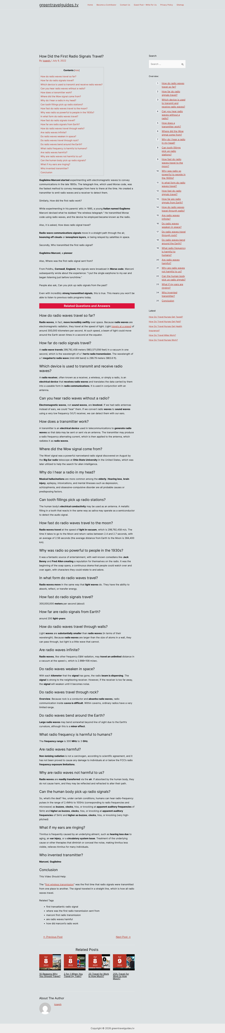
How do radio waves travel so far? (58, 76)
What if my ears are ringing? (55, 164)
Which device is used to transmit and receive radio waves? (72, 84)
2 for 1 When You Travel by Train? (73, 975)
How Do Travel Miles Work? (162, 335)
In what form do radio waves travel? (59, 116)
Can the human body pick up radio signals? (63, 160)
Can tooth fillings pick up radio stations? (62, 104)
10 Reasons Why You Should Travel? (49, 975)
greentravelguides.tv (59, 4)
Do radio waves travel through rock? (60, 140)
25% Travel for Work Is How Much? (121, 976)
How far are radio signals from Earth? (60, 124)
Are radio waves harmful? (54, 152)
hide (77, 70)
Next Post (123, 936)
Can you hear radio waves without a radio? (63, 88)
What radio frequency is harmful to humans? (64, 148)
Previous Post (53, 936)
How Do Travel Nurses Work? (163, 340)
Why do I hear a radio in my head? (58, 100)
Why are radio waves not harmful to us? (61, 156)
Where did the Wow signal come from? (61, 96)
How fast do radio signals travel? (58, 120)
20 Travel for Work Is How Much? (98, 975)
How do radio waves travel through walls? (62, 128)
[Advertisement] (112, 27)
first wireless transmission (59, 884)
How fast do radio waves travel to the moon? (64, 108)
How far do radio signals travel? (57, 80)
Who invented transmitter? (55, 168)
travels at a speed (121, 326)
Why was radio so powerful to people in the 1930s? (67, 112)
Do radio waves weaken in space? (58, 136)
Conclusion (46, 172)
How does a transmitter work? (56, 92)
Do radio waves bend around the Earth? (61, 144)
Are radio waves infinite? (54, 132)
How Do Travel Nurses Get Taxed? (166, 317)
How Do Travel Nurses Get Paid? (165, 321)
